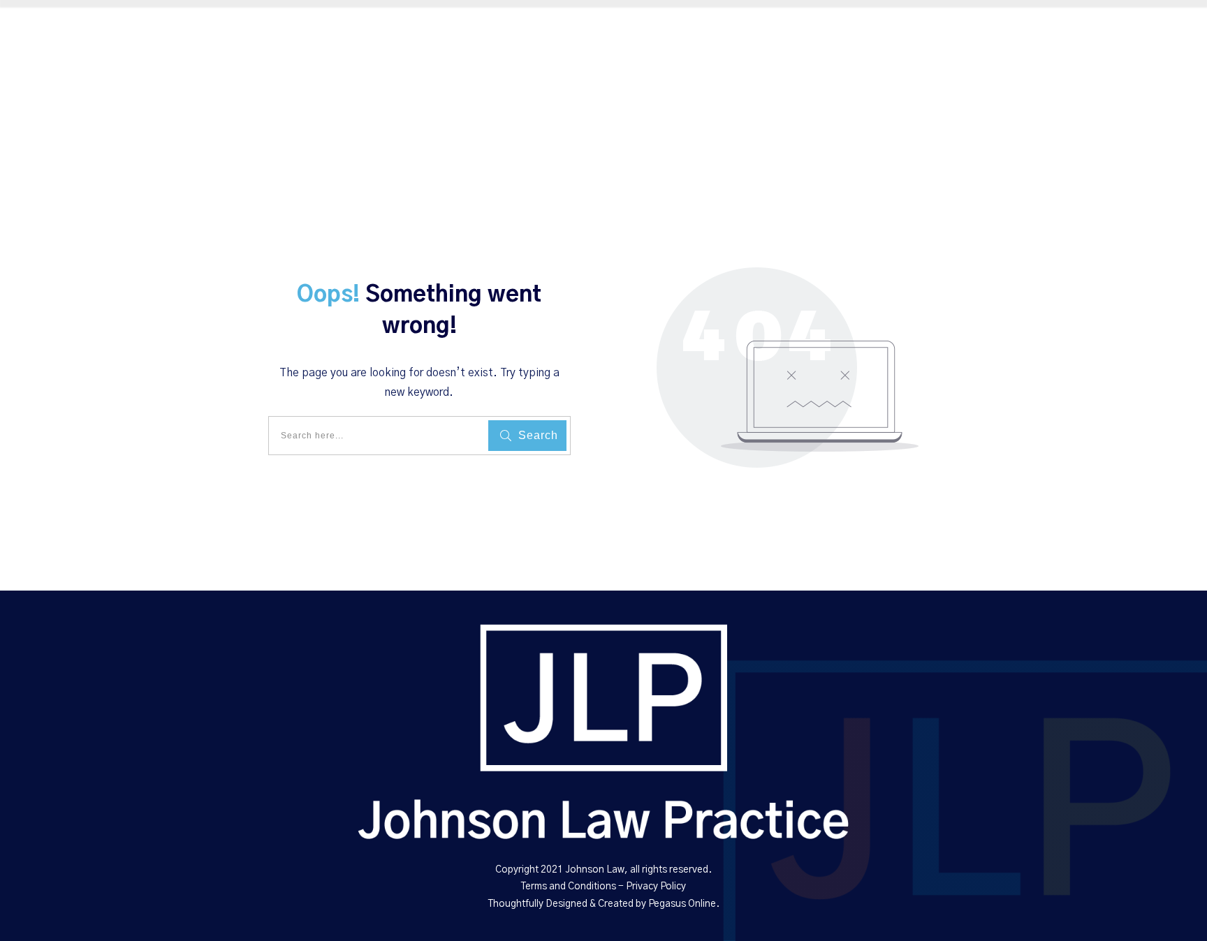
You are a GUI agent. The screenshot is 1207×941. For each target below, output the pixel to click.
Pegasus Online (682, 904)
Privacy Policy (656, 886)
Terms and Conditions (568, 886)
